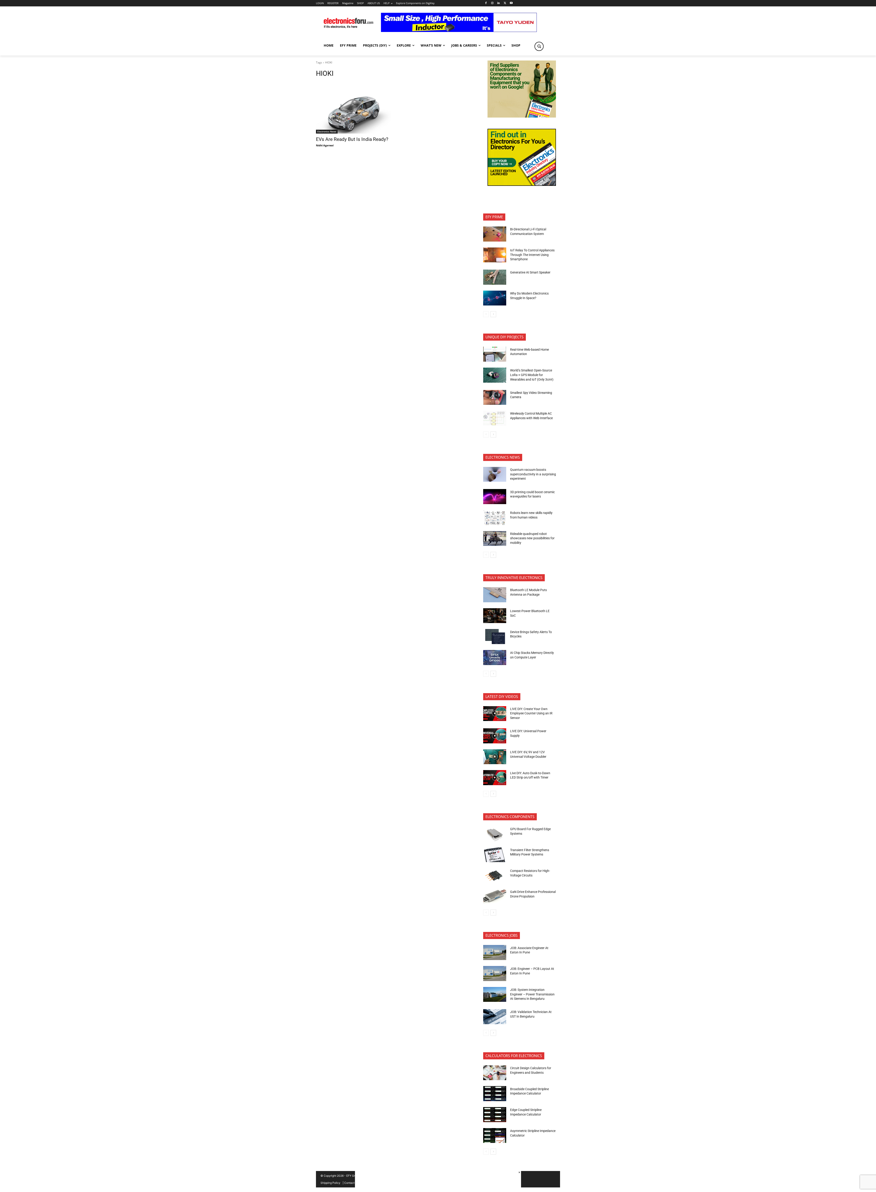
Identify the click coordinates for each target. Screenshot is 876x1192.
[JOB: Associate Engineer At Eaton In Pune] (494, 952)
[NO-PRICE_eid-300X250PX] (522, 116)
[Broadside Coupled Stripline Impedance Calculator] (494, 1093)
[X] (505, 3)
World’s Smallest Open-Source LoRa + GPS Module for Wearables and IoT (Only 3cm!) (531, 374)
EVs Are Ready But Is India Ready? (352, 139)
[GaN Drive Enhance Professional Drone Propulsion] (494, 896)
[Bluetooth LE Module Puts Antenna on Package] (494, 594)
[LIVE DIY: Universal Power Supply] (494, 735)
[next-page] (493, 314)
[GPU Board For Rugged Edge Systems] (494, 833)
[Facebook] (485, 3)
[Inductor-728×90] (459, 31)
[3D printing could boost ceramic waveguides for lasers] (494, 496)
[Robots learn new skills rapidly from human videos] (494, 517)
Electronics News (326, 131)
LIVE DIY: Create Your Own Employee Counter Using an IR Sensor (531, 713)
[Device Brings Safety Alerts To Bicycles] (494, 636)
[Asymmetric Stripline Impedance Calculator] (494, 1135)
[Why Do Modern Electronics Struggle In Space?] (494, 298)
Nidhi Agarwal (325, 145)
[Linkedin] (498, 3)
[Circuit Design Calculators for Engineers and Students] (494, 1072)
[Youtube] (511, 3)
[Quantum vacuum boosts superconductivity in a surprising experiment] (494, 474)
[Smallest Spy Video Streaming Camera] (494, 397)
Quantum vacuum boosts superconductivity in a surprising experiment (533, 474)
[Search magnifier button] (539, 46)
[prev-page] (486, 314)
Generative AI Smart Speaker (530, 272)
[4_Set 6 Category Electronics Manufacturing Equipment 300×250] (522, 185)
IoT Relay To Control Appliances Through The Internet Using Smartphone (532, 254)
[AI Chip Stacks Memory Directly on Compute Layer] (494, 657)
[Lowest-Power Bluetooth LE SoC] (494, 615)
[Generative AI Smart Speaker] (494, 277)
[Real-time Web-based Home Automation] (494, 354)
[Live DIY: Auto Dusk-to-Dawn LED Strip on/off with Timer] (494, 777)
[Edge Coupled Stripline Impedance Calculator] (494, 1114)
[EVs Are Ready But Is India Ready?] (353, 115)
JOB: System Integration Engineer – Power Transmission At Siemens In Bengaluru (532, 994)
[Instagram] (492, 3)
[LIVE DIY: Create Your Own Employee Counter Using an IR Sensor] (494, 713)
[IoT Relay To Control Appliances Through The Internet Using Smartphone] (494, 255)
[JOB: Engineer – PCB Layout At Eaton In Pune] (494, 973)
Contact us (351, 1182)
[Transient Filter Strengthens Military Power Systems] (494, 854)
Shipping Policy (330, 1182)
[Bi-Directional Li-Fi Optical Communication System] (494, 234)
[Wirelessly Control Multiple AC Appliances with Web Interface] (494, 418)
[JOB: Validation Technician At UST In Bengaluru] (494, 1016)
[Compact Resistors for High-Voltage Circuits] (494, 875)
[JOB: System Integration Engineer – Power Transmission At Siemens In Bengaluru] (494, 994)
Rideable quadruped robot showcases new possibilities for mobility (532, 538)
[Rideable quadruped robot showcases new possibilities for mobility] (494, 538)
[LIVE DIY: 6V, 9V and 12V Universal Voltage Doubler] (494, 756)
